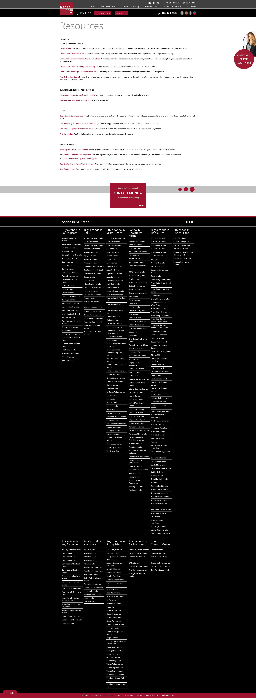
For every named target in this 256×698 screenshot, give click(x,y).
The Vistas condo (69, 350)
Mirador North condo (70, 303)
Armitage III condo (91, 263)
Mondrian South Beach (71, 314)
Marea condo (89, 298)
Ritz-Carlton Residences (116, 423)
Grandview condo (114, 374)
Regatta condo (112, 420)
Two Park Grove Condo (160, 570)
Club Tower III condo (70, 560)
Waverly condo (68, 357)
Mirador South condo (70, 307)
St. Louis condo (157, 482)
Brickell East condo (158, 295)
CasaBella (133, 303)
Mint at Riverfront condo (138, 389)
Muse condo (112, 607)
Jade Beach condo (114, 589)
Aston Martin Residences (139, 282)
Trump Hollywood (114, 660)
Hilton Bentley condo (92, 284)
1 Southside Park (158, 238)
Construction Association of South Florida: (77, 95)
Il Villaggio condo (68, 300)
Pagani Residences (114, 413)
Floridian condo (68, 293)
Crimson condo (135, 318)
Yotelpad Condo (135, 490)
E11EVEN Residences (137, 321)
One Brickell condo (158, 458)
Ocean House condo (92, 311)
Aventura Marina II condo (94, 571)
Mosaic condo (112, 406)
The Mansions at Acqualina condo (113, 655)
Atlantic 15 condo (113, 569)
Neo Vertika (156, 442)
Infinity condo (156, 394)
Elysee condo (134, 332)
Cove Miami (133, 314)
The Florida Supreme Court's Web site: (76, 129)
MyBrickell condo (158, 435)
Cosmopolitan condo (92, 273)
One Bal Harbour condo (138, 566)
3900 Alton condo (113, 241)
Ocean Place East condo (94, 315)
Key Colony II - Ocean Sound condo (70, 599)
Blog (163, 6)
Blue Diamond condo (115, 294)
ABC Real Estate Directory (70, 158)
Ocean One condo (114, 614)
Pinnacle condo (113, 628)
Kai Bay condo (112, 385)
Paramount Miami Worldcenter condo (136, 438)
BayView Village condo (182, 241)
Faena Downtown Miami (138, 345)
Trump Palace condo (115, 664)
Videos (170, 6)
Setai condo (66, 330)
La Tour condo (112, 395)
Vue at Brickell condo (159, 530)
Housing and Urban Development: (74, 149)
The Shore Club (113, 451)
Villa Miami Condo (136, 473)
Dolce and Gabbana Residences (159, 359)
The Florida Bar (66, 134)
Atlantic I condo (90, 553)
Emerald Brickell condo (160, 372)
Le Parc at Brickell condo (161, 411)
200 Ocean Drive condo (93, 238)
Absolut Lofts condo (92, 249)
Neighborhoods (108, 6)
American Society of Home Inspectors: (76, 154)
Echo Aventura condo (92, 584)
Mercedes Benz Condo (160, 428)
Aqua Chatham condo (115, 266)
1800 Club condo (135, 244)
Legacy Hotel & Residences (135, 363)
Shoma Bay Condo (114, 427)
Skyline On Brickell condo (161, 468)
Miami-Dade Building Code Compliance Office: (79, 71)
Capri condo (67, 265)
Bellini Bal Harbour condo (139, 550)
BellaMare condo (91, 574)
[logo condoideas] (66, 8)
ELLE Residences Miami (138, 328)
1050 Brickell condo (158, 245)
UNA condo (155, 517)
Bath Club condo (113, 284)
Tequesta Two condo (159, 500)
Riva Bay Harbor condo (138, 570)
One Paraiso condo (136, 416)
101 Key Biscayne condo (71, 550)
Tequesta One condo (159, 493)
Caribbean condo (114, 320)
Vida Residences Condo (138, 470)
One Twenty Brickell (159, 461)
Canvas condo (134, 300)
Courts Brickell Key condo (161, 351)
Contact (179, 6)
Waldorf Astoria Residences (135, 481)
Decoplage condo (69, 272)
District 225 (155, 355)
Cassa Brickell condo (159, 342)
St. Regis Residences (159, 486)
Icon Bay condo (135, 359)
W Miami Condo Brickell (160, 533)
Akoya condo (112, 263)
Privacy (119, 695)
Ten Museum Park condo (139, 456)
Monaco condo (113, 402)
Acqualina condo (113, 553)
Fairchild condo (157, 550)
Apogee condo (90, 256)
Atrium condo (89, 564)
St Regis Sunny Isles (115, 651)
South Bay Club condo (71, 334)
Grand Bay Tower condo (71, 588)
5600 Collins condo (114, 245)
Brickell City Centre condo (161, 279)
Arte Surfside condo (115, 280)
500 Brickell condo (158, 256)
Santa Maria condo (158, 465)
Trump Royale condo (115, 667)
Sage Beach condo (114, 647)
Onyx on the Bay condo (138, 420)
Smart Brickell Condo (159, 479)
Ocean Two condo (114, 621)
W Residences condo (70, 353)
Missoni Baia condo (137, 392)
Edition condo (112, 340)
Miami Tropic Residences (139, 379)
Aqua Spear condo (114, 277)
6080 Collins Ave (113, 252)
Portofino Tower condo (93, 322)
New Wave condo (136, 399)
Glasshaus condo (158, 553)
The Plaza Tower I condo (161, 509)
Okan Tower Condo (136, 409)
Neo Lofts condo (157, 438)
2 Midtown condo (136, 248)
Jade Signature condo (115, 596)
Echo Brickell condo (159, 364)
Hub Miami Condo (136, 352)
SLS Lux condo (157, 475)
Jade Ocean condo (114, 593)
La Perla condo (113, 600)
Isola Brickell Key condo (160, 398)
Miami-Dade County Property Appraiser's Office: (80, 59)
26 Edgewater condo (137, 255)
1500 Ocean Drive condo (71, 244)
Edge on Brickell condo (160, 368)
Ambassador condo (92, 252)
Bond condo (156, 276)
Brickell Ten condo (158, 331)
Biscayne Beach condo (138, 293)
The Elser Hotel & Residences (136, 461)
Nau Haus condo (68, 317)
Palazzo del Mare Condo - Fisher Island (183, 253)
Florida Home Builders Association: (74, 100)
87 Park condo (112, 259)
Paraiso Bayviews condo (139, 430)
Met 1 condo (134, 376)
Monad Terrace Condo (71, 310)
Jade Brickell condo (158, 401)
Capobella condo (113, 316)
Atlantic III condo (90, 560)
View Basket (191, 3)
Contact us (121, 13)
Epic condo (133, 335)
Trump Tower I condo (115, 671)
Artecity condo (67, 251)
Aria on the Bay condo (138, 275)
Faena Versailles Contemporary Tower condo (115, 352)
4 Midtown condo (136, 258)
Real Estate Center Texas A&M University (77, 164)
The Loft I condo (135, 466)
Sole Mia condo (90, 602)
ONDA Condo (134, 563)
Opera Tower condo (137, 423)
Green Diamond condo (116, 378)
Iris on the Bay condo (115, 381)
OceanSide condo (180, 249)
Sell (97, 6)
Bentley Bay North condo (72, 255)
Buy (92, 6)
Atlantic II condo (90, 557)
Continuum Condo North (94, 266)
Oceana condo (68, 623)
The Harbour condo (114, 444)
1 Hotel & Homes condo (116, 238)
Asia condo (155, 259)
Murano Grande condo (93, 308)
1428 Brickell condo (158, 252)
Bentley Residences (115, 576)
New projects (137, 6)
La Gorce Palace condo (116, 392)
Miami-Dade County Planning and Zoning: (77, 66)
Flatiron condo (157, 375)
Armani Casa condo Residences (114, 564)
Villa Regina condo (158, 526)
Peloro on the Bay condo (116, 416)
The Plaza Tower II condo (161, 513)
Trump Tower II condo (115, 674)
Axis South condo (158, 266)
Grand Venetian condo (71, 296)
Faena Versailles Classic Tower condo (116, 345)
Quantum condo (135, 447)
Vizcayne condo (135, 477)
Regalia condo (112, 637)
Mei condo (111, 399)
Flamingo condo (68, 289)
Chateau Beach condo (115, 579)
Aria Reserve (134, 279)
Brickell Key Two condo (160, 315)
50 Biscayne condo (136, 262)
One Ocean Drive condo (93, 318)
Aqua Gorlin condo (114, 270)
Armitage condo (90, 259)
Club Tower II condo (70, 557)
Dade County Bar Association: (72, 116)
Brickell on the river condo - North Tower (159, 320)
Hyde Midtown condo (137, 355)
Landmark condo (91, 591)
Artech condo (89, 550)
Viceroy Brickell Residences (157, 521)
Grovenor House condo (160, 563)
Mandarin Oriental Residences (158, 416)
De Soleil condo (68, 269)
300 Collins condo (91, 241)
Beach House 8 (113, 287)
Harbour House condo (138, 553)
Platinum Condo (135, 443)
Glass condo (89, 280)
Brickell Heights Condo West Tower (160, 303)
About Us (85, 695)
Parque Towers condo (115, 624)
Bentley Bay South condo (72, 258)
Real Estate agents (89, 158)
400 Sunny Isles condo (116, 550)
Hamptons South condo (93, 587)
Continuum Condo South (94, 270)
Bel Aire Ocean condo (115, 291)
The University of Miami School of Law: (76, 123)
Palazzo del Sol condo (182, 258)
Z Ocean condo (68, 360)
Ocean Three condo (115, 617)
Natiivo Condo (134, 396)
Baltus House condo (137, 286)
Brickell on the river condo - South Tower (159, 326)
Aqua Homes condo (114, 273)
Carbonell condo (157, 338)
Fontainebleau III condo (116, 371)
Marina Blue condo (136, 368)
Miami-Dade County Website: (72, 53)
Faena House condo (70, 276)
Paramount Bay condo (138, 434)
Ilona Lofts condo (91, 291)
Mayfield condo (157, 424)
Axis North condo (158, 263)
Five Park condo (68, 285)
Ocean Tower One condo (72, 616)
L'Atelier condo (112, 388)
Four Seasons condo (159, 379)
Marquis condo (135, 372)
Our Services (190, 6)
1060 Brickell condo (158, 249)
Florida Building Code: (69, 77)
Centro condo (134, 307)
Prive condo (89, 598)
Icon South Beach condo (94, 287)
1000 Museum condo (137, 241)
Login (168, 3)
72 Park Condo (112, 256)
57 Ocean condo (113, 249)
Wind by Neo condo (137, 486)
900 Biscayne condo (137, 272)
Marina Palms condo (92, 594)
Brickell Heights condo (160, 299)
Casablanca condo (114, 323)
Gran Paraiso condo (137, 348)
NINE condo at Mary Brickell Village (159, 446)
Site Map (139, 695)
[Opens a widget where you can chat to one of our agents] (10, 693)
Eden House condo (114, 336)
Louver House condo (92, 294)
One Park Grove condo (160, 566)
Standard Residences (160, 489)
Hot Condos (123, 6)
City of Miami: (65, 48)
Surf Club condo (113, 434)
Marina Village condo (181, 245)
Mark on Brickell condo (160, 421)
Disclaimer (129, 695)
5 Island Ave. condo (69, 248)
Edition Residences (136, 325)
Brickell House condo (159, 308)
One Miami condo (136, 413)
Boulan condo (67, 262)
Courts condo (89, 277)
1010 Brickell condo (158, 241)
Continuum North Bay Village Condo (115, 331)
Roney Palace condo (70, 327)
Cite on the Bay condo (137, 310)
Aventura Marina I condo (94, 567)
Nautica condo (112, 409)
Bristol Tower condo (159, 335)
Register (177, 3)
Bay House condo (136, 289)
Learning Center (152, 6)
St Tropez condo (113, 430)
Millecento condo (158, 431)
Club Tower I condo (69, 553)
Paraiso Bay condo (136, 427)
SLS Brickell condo (158, 472)
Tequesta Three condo (160, 496)
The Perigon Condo (114, 447)
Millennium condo (114, 603)
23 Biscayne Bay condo (138, 251)
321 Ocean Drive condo (93, 245)
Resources (108, 695)
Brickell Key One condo (160, 312)
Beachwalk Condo (114, 572)
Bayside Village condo (182, 238)
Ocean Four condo (114, 610)
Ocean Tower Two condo (72, 620)
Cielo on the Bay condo (116, 327)
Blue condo (133, 296)
